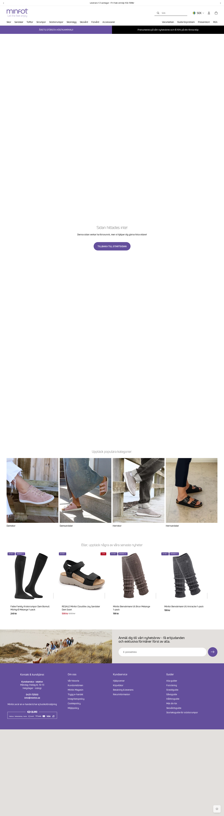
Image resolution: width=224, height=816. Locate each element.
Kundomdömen (75, 685)
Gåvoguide (171, 694)
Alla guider (171, 680)
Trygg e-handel (75, 694)
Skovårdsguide (173, 707)
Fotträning (171, 685)
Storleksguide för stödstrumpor (182, 712)
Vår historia (73, 680)
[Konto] (209, 13)
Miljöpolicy (73, 707)
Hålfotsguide (172, 698)
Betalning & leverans (123, 689)
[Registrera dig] (212, 652)
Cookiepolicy (74, 703)
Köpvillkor (118, 685)
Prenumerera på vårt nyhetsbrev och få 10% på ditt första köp (168, 29)
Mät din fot (171, 703)
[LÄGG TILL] (53, 596)
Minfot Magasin (75, 689)
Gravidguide (172, 689)
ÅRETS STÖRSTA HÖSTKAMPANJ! (56, 29)
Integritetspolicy (76, 698)
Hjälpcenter (119, 680)
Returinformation (121, 694)
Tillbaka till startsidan (112, 246)
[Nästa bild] (213, 585)
